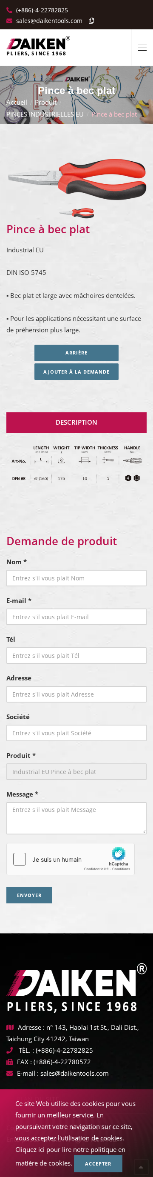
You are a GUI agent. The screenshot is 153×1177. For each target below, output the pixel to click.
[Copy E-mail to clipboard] (89, 21)
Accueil (16, 102)
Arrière (76, 352)
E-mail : (28, 1073)
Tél (10, 639)
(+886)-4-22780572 (62, 1061)
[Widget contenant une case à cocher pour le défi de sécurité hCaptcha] (70, 859)
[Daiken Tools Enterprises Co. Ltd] (38, 42)
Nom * (16, 561)
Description (76, 422)
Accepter (98, 1163)
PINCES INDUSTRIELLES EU (45, 114)
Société (18, 716)
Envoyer (29, 895)
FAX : (24, 1061)
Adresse (18, 678)
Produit (46, 102)
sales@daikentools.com (74, 1073)
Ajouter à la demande (76, 372)
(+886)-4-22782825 (41, 10)
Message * (22, 794)
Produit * (21, 755)
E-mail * (18, 600)
